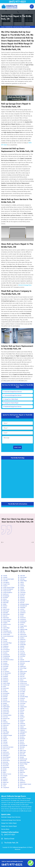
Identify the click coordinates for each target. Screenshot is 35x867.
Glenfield (22, 645)
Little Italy (22, 578)
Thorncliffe (5, 644)
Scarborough (6, 684)
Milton (4, 771)
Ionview (22, 615)
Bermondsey (23, 755)
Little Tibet (22, 575)
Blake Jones (23, 749)
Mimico (5, 770)
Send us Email (9, 838)
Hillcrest (22, 627)
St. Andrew (5, 674)
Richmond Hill (6, 701)
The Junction (6, 650)
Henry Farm (22, 632)
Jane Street (22, 610)
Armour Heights (23, 775)
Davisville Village (24, 696)
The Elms (5, 652)
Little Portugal (23, 576)
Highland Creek (23, 628)
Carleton (22, 726)
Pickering (5, 721)
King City (22, 602)
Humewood (23, 617)
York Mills (5, 580)
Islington (22, 613)
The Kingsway (6, 649)
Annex (21, 778)
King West (22, 600)
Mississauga (6, 766)
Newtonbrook (6, 753)
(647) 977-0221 (17, 1)
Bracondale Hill (23, 744)
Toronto (5, 625)
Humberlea (22, 622)
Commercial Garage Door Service (12, 395)
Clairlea (21, 714)
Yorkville (5, 575)
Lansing (22, 586)
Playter (4, 719)
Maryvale (5, 775)
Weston (5, 607)
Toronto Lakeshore (7, 632)
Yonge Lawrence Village (8, 586)
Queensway (6, 707)
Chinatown (22, 719)
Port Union (5, 716)
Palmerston (5, 733)
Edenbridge (22, 672)
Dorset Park (22, 689)
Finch (21, 657)
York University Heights (8, 578)
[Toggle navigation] (32, 6)
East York (22, 675)
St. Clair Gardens (7, 672)
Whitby (4, 603)
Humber (22, 623)
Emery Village (23, 667)
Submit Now (17, 446)
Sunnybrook (6, 664)
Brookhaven (23, 734)
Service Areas (5, 828)
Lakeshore (22, 590)
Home (2, 26)
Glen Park (22, 647)
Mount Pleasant (6, 756)
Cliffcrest (22, 709)
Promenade (5, 713)
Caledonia (22, 729)
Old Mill (5, 736)
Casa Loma (22, 724)
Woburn (5, 598)
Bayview (22, 765)
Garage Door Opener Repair (10, 402)
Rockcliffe (5, 694)
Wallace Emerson (7, 618)
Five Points (22, 655)
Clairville (22, 713)
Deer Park (22, 694)
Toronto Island (6, 633)
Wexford (5, 605)
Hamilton (22, 637)
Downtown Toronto (24, 684)
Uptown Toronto (7, 623)
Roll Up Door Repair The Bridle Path (22, 26)
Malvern (5, 783)
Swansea (5, 660)
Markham (5, 780)
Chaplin (22, 721)
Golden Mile (23, 644)
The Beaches (6, 657)
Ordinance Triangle (7, 734)
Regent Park (6, 704)
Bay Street (22, 766)
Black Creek (23, 751)
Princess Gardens (7, 714)
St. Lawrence (6, 670)
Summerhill (5, 665)
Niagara (5, 749)
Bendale (22, 756)
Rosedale (5, 691)
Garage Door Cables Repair (10, 398)
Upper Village (6, 627)
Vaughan (5, 622)
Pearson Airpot (6, 723)
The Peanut (5, 647)
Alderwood (22, 781)
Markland (5, 778)
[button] (2, 542)
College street (23, 706)
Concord (22, 704)
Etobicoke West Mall (25, 660)
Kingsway (22, 597)
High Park (22, 630)
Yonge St (5, 585)
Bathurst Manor (23, 768)
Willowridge (6, 600)
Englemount (23, 665)
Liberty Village (23, 580)
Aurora (21, 773)
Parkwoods (5, 724)
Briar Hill (22, 739)
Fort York (22, 650)
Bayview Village (23, 763)
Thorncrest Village (7, 642)
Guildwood (22, 639)
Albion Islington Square (25, 783)
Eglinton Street (23, 670)
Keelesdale (22, 607)
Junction (22, 608)
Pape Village (6, 731)
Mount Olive (6, 758)
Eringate (22, 664)
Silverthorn (5, 677)
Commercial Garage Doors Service (11, 819)
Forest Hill (22, 652)
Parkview (5, 728)
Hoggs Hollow (23, 625)
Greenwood (23, 640)
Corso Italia (22, 702)
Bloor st (22, 748)
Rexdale (5, 702)
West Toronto (6, 608)
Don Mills (22, 692)
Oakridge (5, 741)
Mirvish (4, 768)
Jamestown (23, 612)
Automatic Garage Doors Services (12, 391)
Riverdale (5, 697)
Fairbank (22, 659)
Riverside (5, 696)
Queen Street (6, 711)
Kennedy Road (23, 605)
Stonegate (5, 667)
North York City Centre (8, 746)
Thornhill (5, 640)
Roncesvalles (6, 692)
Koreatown (22, 593)
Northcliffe (5, 744)
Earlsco (22, 679)
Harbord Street (23, 635)
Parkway (5, 726)
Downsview (22, 686)
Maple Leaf (5, 781)
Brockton (22, 736)
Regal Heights (6, 706)
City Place (22, 716)
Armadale (22, 776)
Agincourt (22, 786)
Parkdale (5, 729)
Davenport (22, 697)
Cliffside (22, 707)
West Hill (5, 615)
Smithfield (5, 675)
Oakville (5, 739)
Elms (21, 669)
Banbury (22, 770)
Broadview (22, 738)
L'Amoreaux (23, 591)
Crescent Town (23, 701)
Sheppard (5, 681)
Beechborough (23, 758)
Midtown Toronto (7, 773)
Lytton (4, 785)
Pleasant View (6, 718)
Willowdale (5, 602)
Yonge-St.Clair (6, 583)
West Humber (6, 613)
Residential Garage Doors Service (12, 406)
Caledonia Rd (23, 728)
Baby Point (22, 771)
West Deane (6, 617)
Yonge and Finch (7, 590)
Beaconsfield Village (25, 761)
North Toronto (6, 748)
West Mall (5, 612)
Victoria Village (6, 620)
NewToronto (6, 751)
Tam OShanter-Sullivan (8, 659)
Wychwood (5, 593)
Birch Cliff (22, 753)
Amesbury (22, 780)
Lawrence (22, 585)
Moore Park (5, 765)
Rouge (4, 689)
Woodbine (5, 597)
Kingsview (22, 598)
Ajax (21, 785)
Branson (22, 741)
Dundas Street (23, 681)
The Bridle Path (8, 26)
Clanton (22, 711)
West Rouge (6, 610)
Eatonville (22, 674)
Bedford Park (23, 760)
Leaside (22, 583)
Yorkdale (5, 576)
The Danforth (6, 654)
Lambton (22, 588)
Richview (5, 699)
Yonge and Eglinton (7, 591)
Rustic (4, 686)
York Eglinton (6, 581)
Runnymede (6, 687)
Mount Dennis (6, 760)
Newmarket (5, 755)
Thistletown (6, 645)
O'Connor (5, 743)
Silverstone (5, 679)
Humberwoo (23, 618)
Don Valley (22, 691)
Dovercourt (22, 687)
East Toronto (23, 677)
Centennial (22, 723)
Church (21, 718)
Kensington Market (24, 603)
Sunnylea (5, 662)
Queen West (6, 709)
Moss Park (5, 761)
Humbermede (23, 620)
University (5, 628)
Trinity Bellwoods (7, 630)
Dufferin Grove (23, 682)
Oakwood (5, 738)
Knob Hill (22, 595)
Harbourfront (23, 633)
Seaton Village (6, 682)
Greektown (22, 642)
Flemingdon (23, 654)
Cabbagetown (23, 731)
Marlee (4, 776)
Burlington (22, 733)
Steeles (5, 669)
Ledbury (22, 581)
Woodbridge (6, 595)
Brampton (22, 743)
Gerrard (22, 649)
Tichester (5, 639)
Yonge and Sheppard (8, 588)
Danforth (22, 699)
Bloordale (22, 746)
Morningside (6, 763)
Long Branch (6, 786)
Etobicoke (22, 662)
